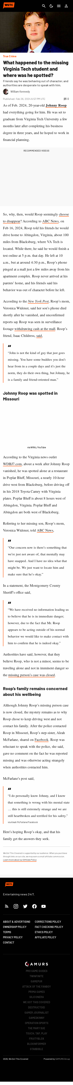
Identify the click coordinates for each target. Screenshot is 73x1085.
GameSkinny (36, 1017)
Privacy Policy (12, 937)
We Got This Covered (36, 1002)
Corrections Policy (48, 921)
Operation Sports (36, 1023)
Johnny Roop (56, 105)
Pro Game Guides (36, 971)
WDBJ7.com (12, 463)
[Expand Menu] (59, 6)
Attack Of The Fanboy (36, 986)
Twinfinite (36, 976)
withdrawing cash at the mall (34, 328)
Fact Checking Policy (49, 926)
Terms (7, 932)
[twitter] (25, 906)
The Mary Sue (36, 1028)
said (39, 335)
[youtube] (44, 906)
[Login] (66, 6)
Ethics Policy (44, 932)
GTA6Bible (36, 1049)
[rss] (6, 906)
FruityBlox (36, 1038)
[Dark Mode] (51, 6)
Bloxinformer (36, 1043)
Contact (8, 942)
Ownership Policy (14, 926)
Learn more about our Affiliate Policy (19, 859)
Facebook (41, 739)
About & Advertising (16, 921)
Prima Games (36, 991)
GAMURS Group (62, 1058)
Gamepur (36, 981)
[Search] (44, 6)
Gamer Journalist (37, 1012)
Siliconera (36, 997)
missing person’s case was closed (31, 674)
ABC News (50, 221)
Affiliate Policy (45, 937)
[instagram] (16, 906)
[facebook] (34, 906)
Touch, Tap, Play (36, 1033)
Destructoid (36, 1007)
